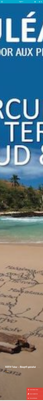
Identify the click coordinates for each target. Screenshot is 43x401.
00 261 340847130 (34, 394)
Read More (6, 371)
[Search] (41, 1)
